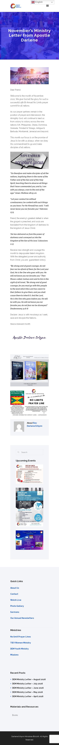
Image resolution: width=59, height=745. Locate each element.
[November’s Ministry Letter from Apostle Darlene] (29, 75)
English (39, 2)
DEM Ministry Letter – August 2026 (29, 679)
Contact (14, 594)
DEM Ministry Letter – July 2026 (27, 684)
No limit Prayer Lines (20, 637)
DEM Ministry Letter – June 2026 (28, 688)
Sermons (14, 612)
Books (15, 715)
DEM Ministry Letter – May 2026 (27, 692)
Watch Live (15, 600)
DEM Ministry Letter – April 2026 (27, 696)
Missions (14, 655)
